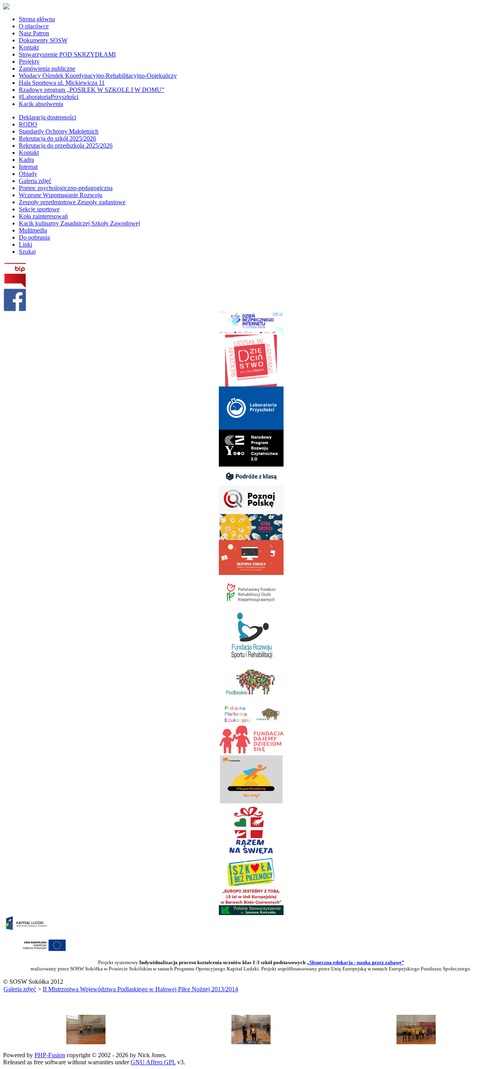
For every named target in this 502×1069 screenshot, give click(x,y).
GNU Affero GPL (153, 1062)
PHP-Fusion (50, 1055)
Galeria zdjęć (20, 989)
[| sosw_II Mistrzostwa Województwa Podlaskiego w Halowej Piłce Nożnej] (85, 1042)
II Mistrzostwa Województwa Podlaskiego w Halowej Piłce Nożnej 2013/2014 (140, 989)
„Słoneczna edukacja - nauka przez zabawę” (355, 962)
